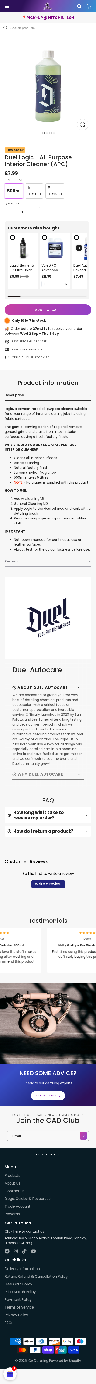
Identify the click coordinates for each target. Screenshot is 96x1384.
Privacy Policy (16, 1315)
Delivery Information (22, 1268)
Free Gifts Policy (18, 1284)
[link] (23, 248)
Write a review (48, 884)
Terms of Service (19, 1307)
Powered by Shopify (65, 1360)
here (17, 1231)
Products (12, 1175)
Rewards (12, 1214)
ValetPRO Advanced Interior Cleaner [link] (54, 267)
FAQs (9, 1322)
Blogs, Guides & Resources (28, 1198)
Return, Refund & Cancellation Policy (36, 1276)
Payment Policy (18, 1299)
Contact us (14, 1190)
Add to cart (48, 309)
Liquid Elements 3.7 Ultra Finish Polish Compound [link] (22, 267)
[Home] (48, 6)
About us (12, 1183)
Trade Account (18, 1206)
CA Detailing (38, 1360)
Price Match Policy (20, 1291)
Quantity (12, 203)
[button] (79, 248)
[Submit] (83, 1136)
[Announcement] (48, 17)
